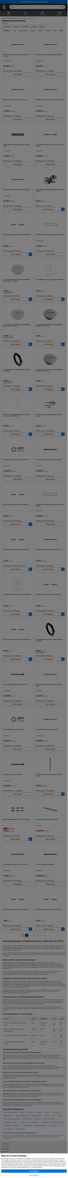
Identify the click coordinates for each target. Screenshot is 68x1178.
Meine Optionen (34, 1175)
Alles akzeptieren (34, 1171)
